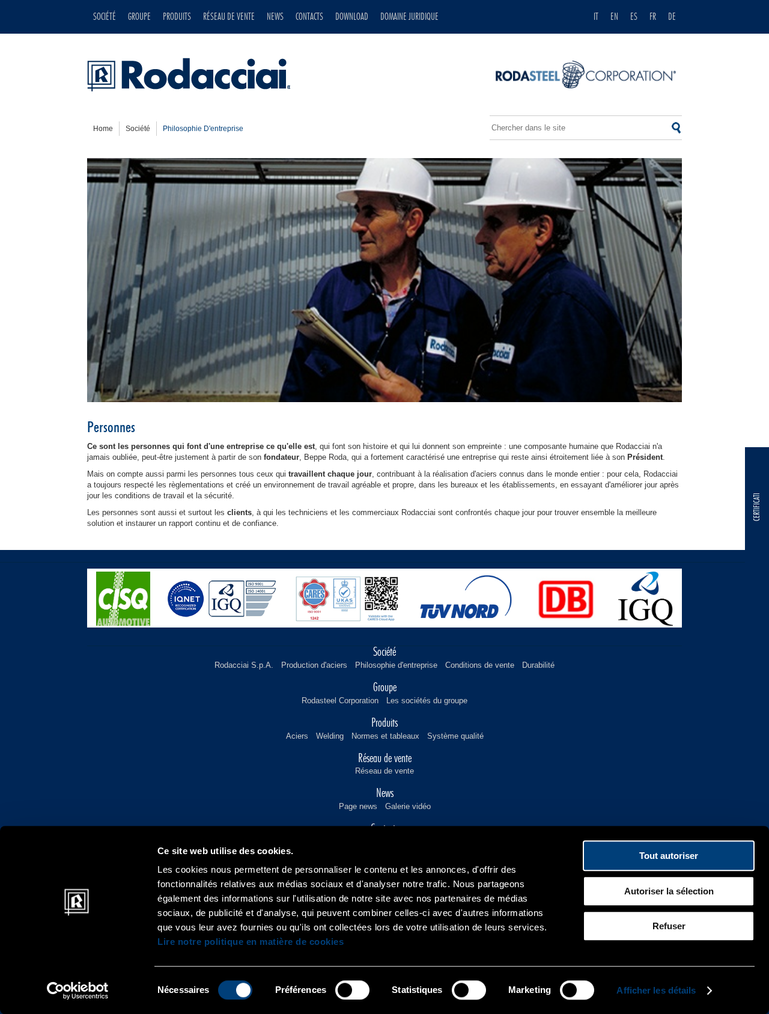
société (138, 128)
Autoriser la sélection (669, 891)
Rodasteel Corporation (340, 700)
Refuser (668, 926)
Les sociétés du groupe (426, 700)
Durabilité (538, 665)
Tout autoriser (668, 856)
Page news (358, 806)
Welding (330, 736)
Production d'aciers (314, 665)
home (103, 128)
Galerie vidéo (408, 806)
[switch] (352, 990)
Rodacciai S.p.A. (243, 665)
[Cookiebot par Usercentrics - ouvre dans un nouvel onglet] (77, 991)
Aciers (297, 736)
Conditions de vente (479, 665)
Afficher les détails (656, 990)
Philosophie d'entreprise (396, 665)
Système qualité (455, 736)
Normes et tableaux (385, 736)
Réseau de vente (384, 770)
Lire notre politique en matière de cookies (250, 941)
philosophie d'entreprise (203, 128)
